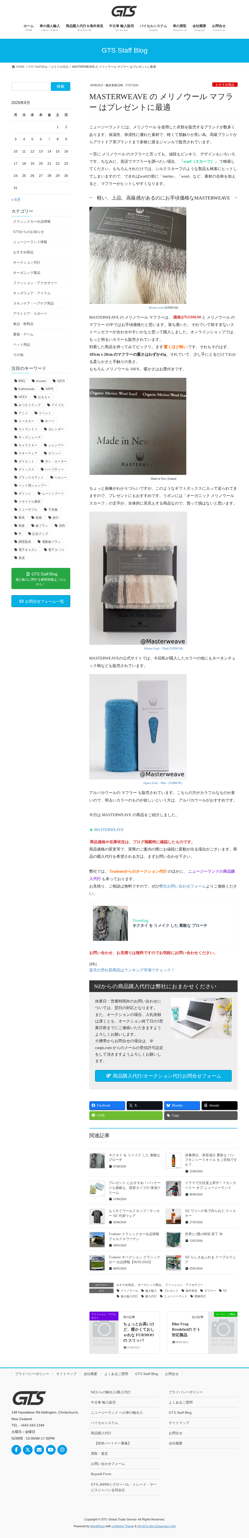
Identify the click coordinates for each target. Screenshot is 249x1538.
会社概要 (90, 1374)
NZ (225, 1290)
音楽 (21, 558)
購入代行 (151, 1296)
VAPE (49, 389)
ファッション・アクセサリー (184, 1285)
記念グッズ (40, 533)
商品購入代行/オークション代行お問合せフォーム (166, 1076)
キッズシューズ (29, 437)
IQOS (61, 381)
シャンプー (56, 445)
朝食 (21, 525)
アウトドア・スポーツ (30, 313)
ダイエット (26, 461)
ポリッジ (24, 493)
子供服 (53, 509)
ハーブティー (54, 469)
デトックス (26, 469)
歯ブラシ (42, 525)
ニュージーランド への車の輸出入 (117, 1412)
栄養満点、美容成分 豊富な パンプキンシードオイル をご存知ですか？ (211, 1159)
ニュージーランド (175, 1296)
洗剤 (62, 525)
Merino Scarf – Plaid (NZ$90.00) (163, 648)
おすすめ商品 (224, 84)
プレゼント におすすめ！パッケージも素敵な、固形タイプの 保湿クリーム (135, 1187)
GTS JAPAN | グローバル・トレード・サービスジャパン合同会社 (124, 1487)
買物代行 (200, 1296)
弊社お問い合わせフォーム (182, 886)
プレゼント (171, 1290)
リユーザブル (27, 509)
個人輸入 (151, 1290)
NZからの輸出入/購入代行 (111, 1392)
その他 (18, 355)
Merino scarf (156, 307)
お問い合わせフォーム (108, 1464)
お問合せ (172, 1374)
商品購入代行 (101, 1433)
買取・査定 (99, 1453)
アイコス (57, 405)
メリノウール (129, 1290)
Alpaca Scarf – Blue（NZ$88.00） (163, 783)
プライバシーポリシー (32, 1374)
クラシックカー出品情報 (32, 221)
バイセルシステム (104, 1423)
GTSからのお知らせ (28, 232)
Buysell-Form (101, 1474)
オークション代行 (26, 262)
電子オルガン (27, 550)
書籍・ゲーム (23, 334)
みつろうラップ (29, 405)
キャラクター (27, 445)
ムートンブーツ (53, 493)
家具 (21, 517)
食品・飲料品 (23, 324)
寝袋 (39, 517)
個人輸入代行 (129, 1296)
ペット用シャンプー (32, 485)
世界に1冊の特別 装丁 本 (204, 1234)
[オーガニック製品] (222, 1320)
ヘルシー (60, 477)
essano (41, 381)
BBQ (21, 381)
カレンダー (56, 429)
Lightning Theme (123, 1526)
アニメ (23, 413)
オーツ (49, 421)
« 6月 (16, 200)
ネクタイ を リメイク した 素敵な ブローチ (170, 925)
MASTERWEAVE (109, 830)
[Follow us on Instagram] (62, 1450)
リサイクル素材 (29, 501)
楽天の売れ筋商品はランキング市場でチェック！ (132, 970)
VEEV (22, 397)
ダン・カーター (56, 461)
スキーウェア (27, 453)
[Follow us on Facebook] (16, 1450)
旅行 (56, 517)
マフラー (210, 1290)
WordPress (97, 1526)
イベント (45, 413)
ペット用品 (21, 344)
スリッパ (54, 453)
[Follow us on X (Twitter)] (28, 1450)
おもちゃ (44, 397)
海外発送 (191, 1290)
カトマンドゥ (27, 429)
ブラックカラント (31, 477)
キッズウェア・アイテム (32, 293)
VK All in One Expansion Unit (156, 1526)
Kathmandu (26, 389)
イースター (26, 421)
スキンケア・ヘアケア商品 (33, 303)
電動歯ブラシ (51, 542)
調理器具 (24, 542)
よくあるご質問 (116, 1374)
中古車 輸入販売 (103, 1402)
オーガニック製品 (149, 1285)
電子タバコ (56, 550)
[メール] (39, 1450)
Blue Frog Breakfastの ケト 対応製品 (186, 1329)
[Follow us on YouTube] (51, 1450)
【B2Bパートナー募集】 (112, 1443)
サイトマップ (66, 1374)
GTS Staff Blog (146, 1374)
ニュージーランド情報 (30, 242)
